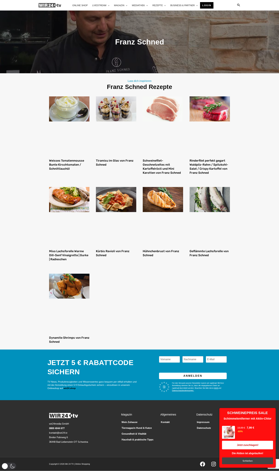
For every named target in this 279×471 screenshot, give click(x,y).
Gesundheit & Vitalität (134, 433)
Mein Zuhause (129, 422)
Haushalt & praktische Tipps (137, 439)
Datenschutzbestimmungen (183, 390)
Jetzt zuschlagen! (247, 445)
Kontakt (165, 422)
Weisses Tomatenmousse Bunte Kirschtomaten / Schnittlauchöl (66, 164)
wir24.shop (69, 388)
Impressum (203, 422)
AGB (216, 388)
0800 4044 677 (57, 428)
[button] (9, 466)
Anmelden (192, 375)
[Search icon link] (238, 5)
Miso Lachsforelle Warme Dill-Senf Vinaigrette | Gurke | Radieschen (68, 255)
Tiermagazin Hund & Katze (137, 428)
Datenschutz (204, 428)
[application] (107, 5)
